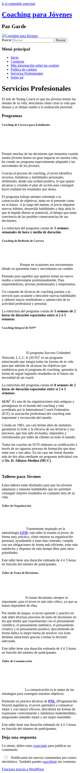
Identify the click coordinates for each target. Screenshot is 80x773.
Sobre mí (17, 77)
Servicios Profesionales (27, 73)
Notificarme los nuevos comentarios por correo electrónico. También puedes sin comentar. (39, 759)
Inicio (15, 57)
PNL (52, 701)
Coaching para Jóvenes (37, 14)
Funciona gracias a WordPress (23, 769)
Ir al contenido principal (18, 4)
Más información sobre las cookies (35, 65)
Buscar (7, 40)
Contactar (17, 61)
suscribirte (50, 761)
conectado (40, 746)
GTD (24, 533)
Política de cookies (24, 69)
